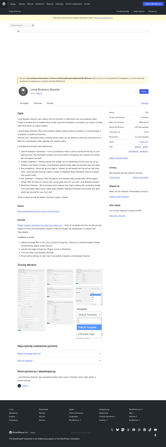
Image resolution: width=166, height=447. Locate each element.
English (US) (143, 142)
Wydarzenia (103, 413)
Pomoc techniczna (76, 413)
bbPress (133, 416)
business (138, 147)
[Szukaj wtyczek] (33, 25)
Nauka (71, 409)
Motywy (42, 413)
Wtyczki (42, 416)
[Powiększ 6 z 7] (99, 289)
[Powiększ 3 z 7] (70, 290)
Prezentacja (43, 409)
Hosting (12, 416)
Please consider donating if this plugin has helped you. (40, 225)
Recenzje (38, 103)
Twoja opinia (114, 177)
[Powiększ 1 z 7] (42, 272)
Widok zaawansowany (118, 158)
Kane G (39, 93)
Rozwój (50, 103)
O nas (11, 409)
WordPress (144, 151)
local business (133, 151)
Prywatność (13, 420)
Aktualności (13, 413)
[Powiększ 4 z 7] (70, 303)
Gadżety (103, 420)
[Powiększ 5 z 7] (99, 272)
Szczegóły (24, 103)
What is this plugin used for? (29, 353)
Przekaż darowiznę (107, 416)
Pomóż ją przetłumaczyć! (103, 18)
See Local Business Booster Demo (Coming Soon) (38, 211)
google (145, 147)
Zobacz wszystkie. (140, 177)
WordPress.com (136, 409)
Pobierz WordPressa (153, 4)
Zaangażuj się (104, 409)
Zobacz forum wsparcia (119, 196)
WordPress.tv (75, 420)
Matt (131, 413)
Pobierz (144, 91)
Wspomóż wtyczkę (117, 216)
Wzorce (42, 420)
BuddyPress (134, 420)
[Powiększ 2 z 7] (70, 272)
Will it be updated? (25, 361)
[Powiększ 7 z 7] (99, 310)
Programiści (73, 416)
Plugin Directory (15, 11)
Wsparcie (144, 103)
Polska (33, 433)
